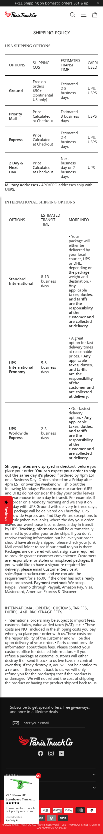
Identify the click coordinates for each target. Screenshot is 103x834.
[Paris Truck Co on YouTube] (61, 753)
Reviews (6, 513)
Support (13, 787)
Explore (13, 775)
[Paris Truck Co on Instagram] (51, 753)
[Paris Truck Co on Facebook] (40, 753)
